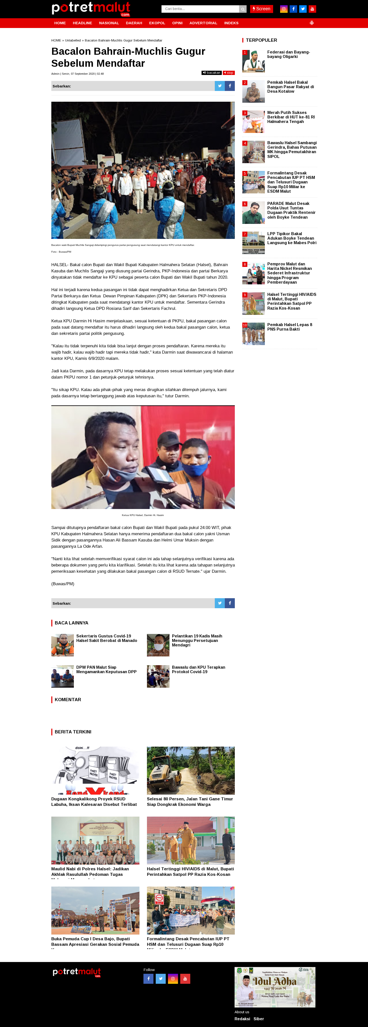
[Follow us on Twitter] (161, 979)
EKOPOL (157, 23)
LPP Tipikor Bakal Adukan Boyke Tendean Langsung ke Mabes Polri (291, 238)
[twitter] (303, 9)
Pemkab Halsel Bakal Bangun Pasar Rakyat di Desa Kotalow (290, 86)
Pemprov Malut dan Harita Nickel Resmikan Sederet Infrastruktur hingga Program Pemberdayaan (289, 273)
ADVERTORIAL (203, 23)
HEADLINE (82, 23)
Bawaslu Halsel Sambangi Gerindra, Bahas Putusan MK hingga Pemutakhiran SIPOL (292, 150)
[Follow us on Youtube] (185, 979)
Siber (259, 1019)
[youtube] (312, 9)
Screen (262, 8)
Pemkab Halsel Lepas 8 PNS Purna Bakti (289, 327)
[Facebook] (230, 86)
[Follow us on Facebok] (148, 979)
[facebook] (293, 9)
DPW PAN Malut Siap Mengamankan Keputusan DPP (106, 669)
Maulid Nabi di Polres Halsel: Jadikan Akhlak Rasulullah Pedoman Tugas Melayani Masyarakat (90, 874)
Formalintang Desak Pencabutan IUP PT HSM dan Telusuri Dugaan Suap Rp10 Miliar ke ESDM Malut (188, 944)
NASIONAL (109, 23)
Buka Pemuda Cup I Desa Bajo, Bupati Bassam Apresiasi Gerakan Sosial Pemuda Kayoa (95, 944)
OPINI (177, 23)
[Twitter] (220, 86)
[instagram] (284, 9)
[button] (311, 20)
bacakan (213, 72)
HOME (60, 23)
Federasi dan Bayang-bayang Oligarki (288, 54)
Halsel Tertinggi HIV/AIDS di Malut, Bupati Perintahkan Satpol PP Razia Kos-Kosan (291, 301)
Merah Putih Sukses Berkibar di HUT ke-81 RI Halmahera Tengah (291, 117)
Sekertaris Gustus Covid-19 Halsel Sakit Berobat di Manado (106, 638)
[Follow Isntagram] (173, 979)
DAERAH (134, 23)
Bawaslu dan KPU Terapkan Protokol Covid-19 (198, 669)
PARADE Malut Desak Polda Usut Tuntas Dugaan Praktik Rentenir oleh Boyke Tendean (291, 210)
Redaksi (242, 1019)
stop (229, 72)
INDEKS (231, 23)
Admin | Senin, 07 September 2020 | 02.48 (77, 73)
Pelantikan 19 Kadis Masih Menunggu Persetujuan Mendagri (197, 640)
